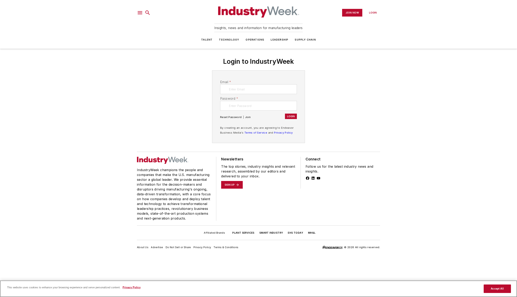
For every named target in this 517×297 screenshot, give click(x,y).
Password (229, 98)
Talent (206, 39)
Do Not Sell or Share (178, 247)
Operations (255, 39)
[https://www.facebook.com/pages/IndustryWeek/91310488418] (308, 178)
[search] (148, 13)
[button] (140, 13)
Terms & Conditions (225, 247)
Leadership (279, 39)
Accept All (497, 288)
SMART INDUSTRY (271, 232)
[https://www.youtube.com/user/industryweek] (318, 178)
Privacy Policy (283, 132)
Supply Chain (305, 39)
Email (225, 82)
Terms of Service (255, 132)
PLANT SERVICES (243, 232)
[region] (258, 288)
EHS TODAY (295, 232)
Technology (229, 39)
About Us (142, 247)
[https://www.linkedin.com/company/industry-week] (313, 178)
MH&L (312, 232)
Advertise (157, 247)
